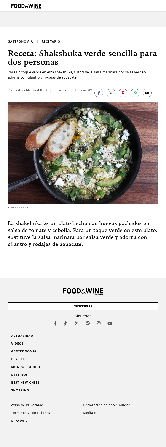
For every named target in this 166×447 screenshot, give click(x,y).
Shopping (20, 390)
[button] (5, 5)
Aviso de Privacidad (27, 405)
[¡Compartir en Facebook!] (98, 93)
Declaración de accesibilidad (107, 405)
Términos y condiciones (30, 413)
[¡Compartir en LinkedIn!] (135, 93)
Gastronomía (20, 41)
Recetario (51, 41)
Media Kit (91, 413)
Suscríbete (83, 306)
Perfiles (19, 359)
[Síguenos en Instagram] (99, 323)
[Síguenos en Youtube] (109, 323)
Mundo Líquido (25, 367)
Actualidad (22, 336)
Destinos (19, 375)
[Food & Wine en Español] (26, 5)
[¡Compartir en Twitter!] (111, 93)
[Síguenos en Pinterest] (88, 323)
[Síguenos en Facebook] (55, 323)
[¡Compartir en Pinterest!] (123, 93)
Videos (17, 343)
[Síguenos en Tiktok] (65, 323)
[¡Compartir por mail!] (147, 93)
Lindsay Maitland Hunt (31, 90)
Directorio (19, 420)
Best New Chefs (25, 382)
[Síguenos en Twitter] (76, 323)
